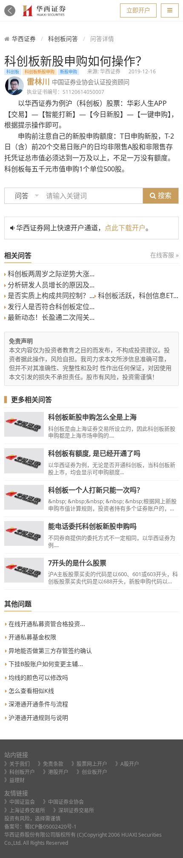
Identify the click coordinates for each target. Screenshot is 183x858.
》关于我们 (17, 764)
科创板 (12, 72)
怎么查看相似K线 (30, 691)
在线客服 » (164, 255)
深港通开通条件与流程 (37, 704)
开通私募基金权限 (31, 637)
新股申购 (68, 72)
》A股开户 (127, 764)
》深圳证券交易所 (73, 810)
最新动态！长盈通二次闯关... (50, 317)
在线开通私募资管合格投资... (46, 624)
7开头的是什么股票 (77, 563)
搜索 (164, 195)
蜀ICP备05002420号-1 (51, 826)
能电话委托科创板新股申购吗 (92, 526)
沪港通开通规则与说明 (37, 717)
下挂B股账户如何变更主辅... (45, 664)
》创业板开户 (92, 772)
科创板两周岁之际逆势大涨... (50, 273)
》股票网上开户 (89, 764)
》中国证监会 (19, 802)
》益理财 (14, 780)
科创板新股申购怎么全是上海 (92, 417)
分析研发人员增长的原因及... (50, 285)
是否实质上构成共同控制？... (50, 295)
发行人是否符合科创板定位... (50, 306)
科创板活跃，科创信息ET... (137, 295)
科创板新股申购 (39, 72)
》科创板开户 (19, 772)
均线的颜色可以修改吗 (37, 677)
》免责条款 (50, 764)
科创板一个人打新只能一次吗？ (95, 490)
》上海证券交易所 (24, 810)
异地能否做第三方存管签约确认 (49, 650)
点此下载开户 (125, 227)
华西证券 (24, 39)
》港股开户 (56, 772)
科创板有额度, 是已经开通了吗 (94, 453)
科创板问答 (63, 39)
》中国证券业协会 (63, 802)
